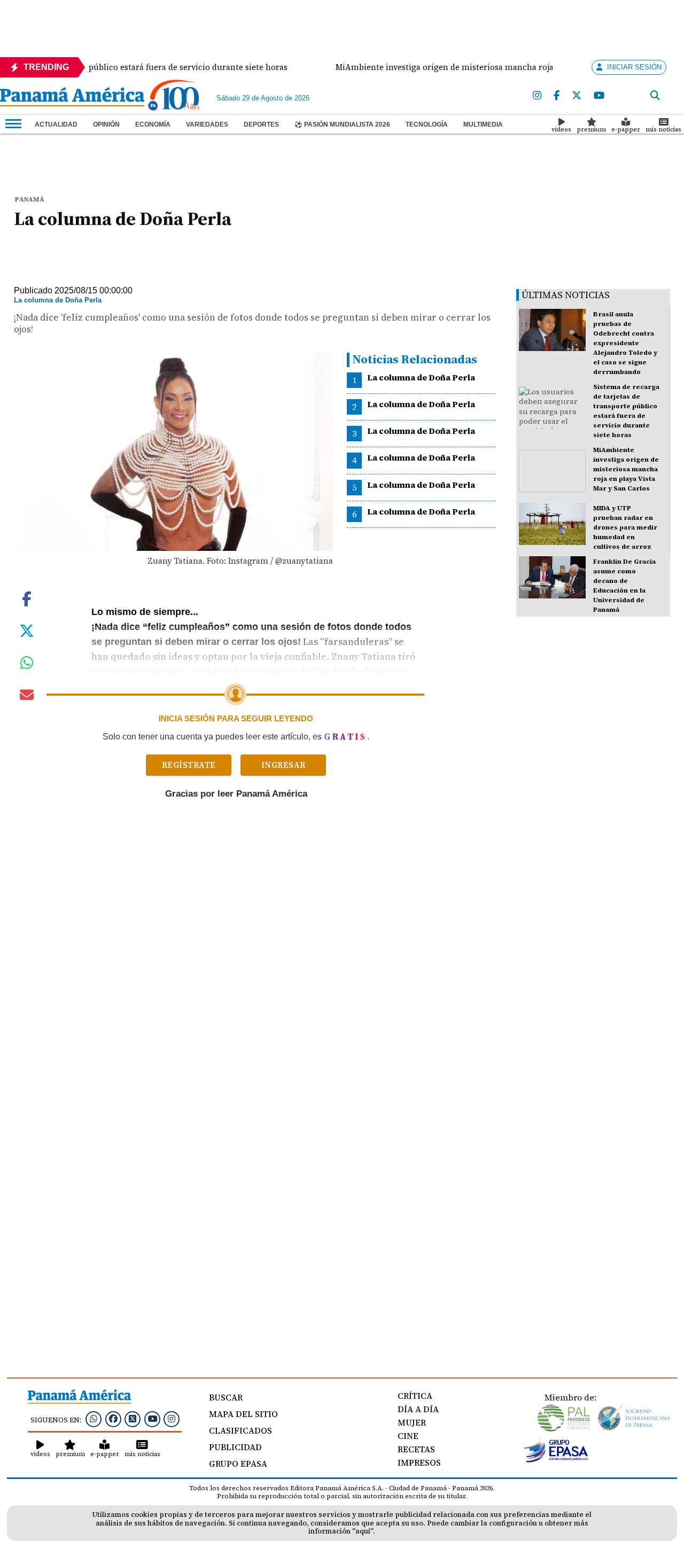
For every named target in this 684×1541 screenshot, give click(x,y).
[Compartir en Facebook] (26, 598)
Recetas (416, 1449)
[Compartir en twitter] (26, 630)
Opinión (106, 124)
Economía (152, 124)
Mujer (412, 1422)
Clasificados (240, 1430)
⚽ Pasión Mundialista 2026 (342, 124)
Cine (408, 1436)
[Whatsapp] (93, 1419)
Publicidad (235, 1447)
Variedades (207, 124)
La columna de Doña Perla (421, 377)
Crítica (415, 1396)
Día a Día (418, 1409)
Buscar (226, 1397)
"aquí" (362, 1531)
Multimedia (483, 124)
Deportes (261, 124)
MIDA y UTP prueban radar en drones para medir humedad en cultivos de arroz (625, 527)
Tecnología (427, 124)
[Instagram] (537, 96)
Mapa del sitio (243, 1414)
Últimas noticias (566, 294)
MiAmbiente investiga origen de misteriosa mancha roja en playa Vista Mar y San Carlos (626, 469)
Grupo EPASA (238, 1463)
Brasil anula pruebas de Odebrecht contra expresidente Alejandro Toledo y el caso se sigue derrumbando (625, 343)
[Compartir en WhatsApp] (27, 665)
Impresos (419, 1462)
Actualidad (56, 124)
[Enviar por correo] (27, 697)
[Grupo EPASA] (556, 1460)
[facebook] (556, 96)
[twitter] (576, 96)
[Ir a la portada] (72, 97)
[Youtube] (599, 96)
